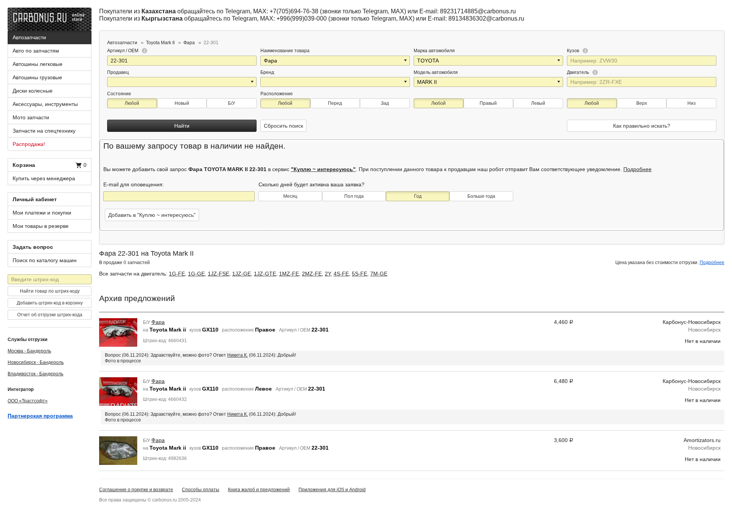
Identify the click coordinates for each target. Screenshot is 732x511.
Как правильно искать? (641, 126)
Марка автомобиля (434, 50)
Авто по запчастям (36, 51)
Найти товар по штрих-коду (50, 291)
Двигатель (578, 72)
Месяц (290, 196)
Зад (385, 103)
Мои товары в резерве (41, 226)
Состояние (119, 93)
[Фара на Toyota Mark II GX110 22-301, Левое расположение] (118, 391)
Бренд (267, 72)
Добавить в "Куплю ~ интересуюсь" (152, 215)
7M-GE (378, 274)
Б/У (231, 103)
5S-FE (359, 274)
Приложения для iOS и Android (332, 489)
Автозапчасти (29, 37)
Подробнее (637, 169)
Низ (691, 103)
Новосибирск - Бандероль (36, 362)
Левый (538, 103)
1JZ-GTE (265, 274)
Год (418, 196)
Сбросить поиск (283, 126)
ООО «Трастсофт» (28, 401)
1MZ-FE (289, 274)
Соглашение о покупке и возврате (136, 489)
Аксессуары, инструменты (45, 104)
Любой (132, 103)
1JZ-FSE (218, 274)
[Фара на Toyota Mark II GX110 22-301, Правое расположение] (118, 332)
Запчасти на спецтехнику (44, 131)
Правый (488, 103)
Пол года (354, 196)
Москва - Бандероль (29, 351)
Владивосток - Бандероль (35, 373)
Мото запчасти (31, 117)
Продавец (118, 72)
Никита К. (237, 355)
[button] (406, 60)
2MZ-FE (312, 274)
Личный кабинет (35, 199)
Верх (641, 103)
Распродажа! (29, 144)
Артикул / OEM (123, 50)
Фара (158, 322)
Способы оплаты (200, 489)
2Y (328, 274)
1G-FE (177, 274)
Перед (335, 103)
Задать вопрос (33, 247)
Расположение (276, 93)
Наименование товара (285, 50)
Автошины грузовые (37, 77)
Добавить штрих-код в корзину (50, 303)
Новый (182, 103)
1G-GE (196, 274)
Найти (181, 126)
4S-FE (341, 274)
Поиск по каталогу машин (45, 260)
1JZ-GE (241, 274)
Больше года (481, 196)
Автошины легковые (38, 64)
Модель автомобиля (436, 72)
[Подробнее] (143, 50)
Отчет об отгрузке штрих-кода (49, 314)
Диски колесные (33, 91)
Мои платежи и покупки (42, 213)
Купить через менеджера (44, 178)
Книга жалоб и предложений (259, 489)
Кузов (573, 50)
